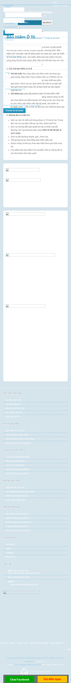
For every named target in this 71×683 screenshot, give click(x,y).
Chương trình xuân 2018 (17, 435)
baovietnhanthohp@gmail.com (24, 584)
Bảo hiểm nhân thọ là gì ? (17, 514)
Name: (8, 7)
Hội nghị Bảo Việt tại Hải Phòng (20, 439)
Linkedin (10, 553)
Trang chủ (22, 643)
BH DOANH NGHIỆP (39, 643)
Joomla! (10, 665)
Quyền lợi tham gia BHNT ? (18, 518)
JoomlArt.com (40, 661)
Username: (10, 23)
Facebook (10, 544)
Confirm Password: (13, 56)
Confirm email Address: (15, 89)
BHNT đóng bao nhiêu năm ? (19, 522)
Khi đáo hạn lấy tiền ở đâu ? (18, 530)
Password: (9, 40)
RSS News (11, 557)
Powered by (35, 672)
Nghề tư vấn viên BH (15, 487)
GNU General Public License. (53, 665)
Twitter (9, 548)
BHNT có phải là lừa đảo (17, 496)
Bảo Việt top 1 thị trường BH (18, 443)
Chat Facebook (19, 679)
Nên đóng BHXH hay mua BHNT (20, 492)
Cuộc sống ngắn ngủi (15, 500)
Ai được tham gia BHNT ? (17, 526)
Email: (8, 73)
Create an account (14, 110)
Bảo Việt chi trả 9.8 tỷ (15, 430)
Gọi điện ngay (52, 679)
